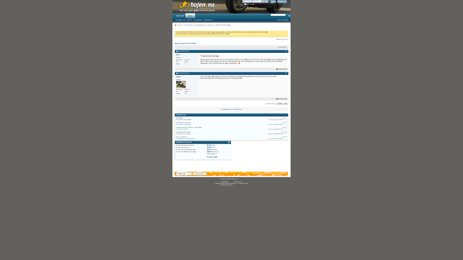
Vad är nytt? (180, 16)
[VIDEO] (209, 152)
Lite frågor (179, 118)
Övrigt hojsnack (200, 25)
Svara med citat (283, 69)
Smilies (209, 147)
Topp (286, 103)
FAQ (184, 20)
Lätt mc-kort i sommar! (183, 122)
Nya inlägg (178, 20)
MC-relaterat (188, 25)
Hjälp (273, 1)
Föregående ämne (227, 109)
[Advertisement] (231, 28)
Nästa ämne (238, 109)
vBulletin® (231, 181)
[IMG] (208, 149)
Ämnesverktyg (281, 47)
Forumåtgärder (197, 20)
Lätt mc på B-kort (181, 137)
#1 (286, 51)
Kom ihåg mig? (250, 4)
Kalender (189, 20)
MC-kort (210, 25)
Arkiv (281, 173)
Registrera (282, 1)
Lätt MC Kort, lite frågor (188, 43)
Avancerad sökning (282, 20)
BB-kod (209, 145)
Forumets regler (212, 157)
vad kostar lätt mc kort (183, 132)
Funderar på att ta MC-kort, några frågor (189, 127)
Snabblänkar (208, 20)
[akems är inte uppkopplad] (181, 84)
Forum (190, 16)
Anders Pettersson (238, 185)
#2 (286, 73)
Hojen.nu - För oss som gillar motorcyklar (265, 173)
